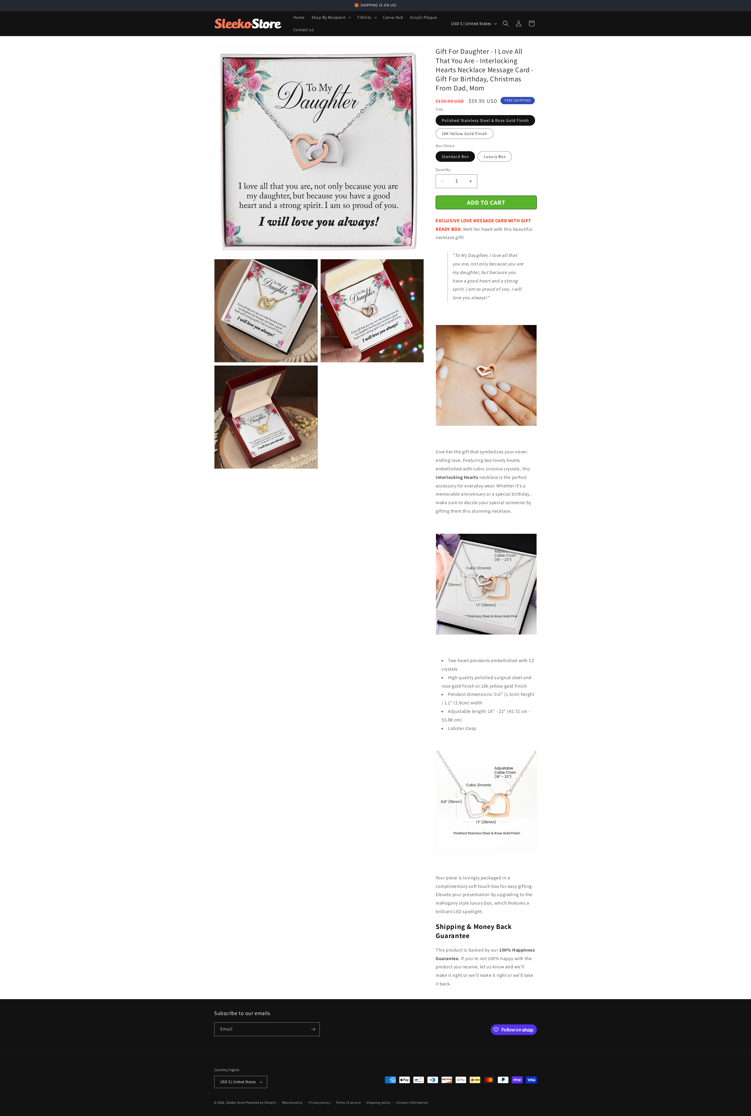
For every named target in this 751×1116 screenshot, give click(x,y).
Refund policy (292, 1102)
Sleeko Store (235, 1102)
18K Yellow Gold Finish (464, 133)
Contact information (412, 1102)
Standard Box (455, 156)
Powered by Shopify (261, 1102)
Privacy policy (319, 1102)
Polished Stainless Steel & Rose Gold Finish (485, 120)
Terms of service (348, 1102)
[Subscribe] (313, 1029)
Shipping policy (378, 1102)
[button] (330, 17)
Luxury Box (495, 156)
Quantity (443, 169)
